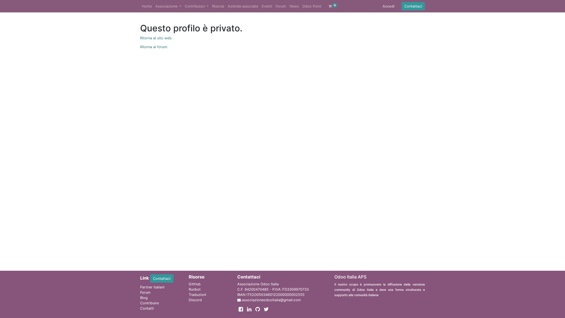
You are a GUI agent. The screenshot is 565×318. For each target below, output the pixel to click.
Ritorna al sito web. (156, 38)
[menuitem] (147, 6)
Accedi (388, 6)
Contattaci (413, 6)
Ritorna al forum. (154, 47)
